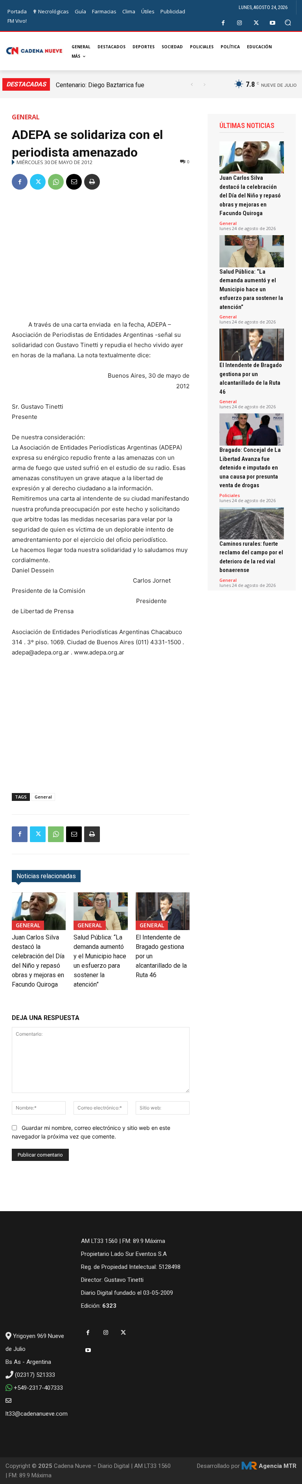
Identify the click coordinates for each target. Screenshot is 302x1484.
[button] (288, 22)
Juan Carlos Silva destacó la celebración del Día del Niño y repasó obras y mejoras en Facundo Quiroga (250, 195)
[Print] (92, 182)
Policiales (229, 495)
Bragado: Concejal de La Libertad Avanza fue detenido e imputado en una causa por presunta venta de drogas (250, 467)
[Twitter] (256, 23)
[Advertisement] (101, 256)
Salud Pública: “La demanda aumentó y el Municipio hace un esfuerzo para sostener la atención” (251, 289)
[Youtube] (273, 23)
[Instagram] (240, 23)
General (26, 117)
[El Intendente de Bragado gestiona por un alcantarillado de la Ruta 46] (163, 911)
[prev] (192, 85)
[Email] (74, 182)
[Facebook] (223, 23)
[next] (204, 85)
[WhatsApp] (56, 182)
